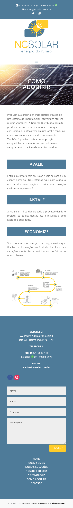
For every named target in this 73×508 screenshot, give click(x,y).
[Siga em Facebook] (33, 14)
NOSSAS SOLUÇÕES (36, 466)
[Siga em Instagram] (40, 14)
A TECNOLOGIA (36, 475)
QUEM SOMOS (36, 462)
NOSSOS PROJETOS (37, 471)
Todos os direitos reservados (35, 503)
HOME (36, 458)
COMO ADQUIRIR (36, 479)
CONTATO (36, 483)
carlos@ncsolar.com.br (37, 9)
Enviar (57, 448)
